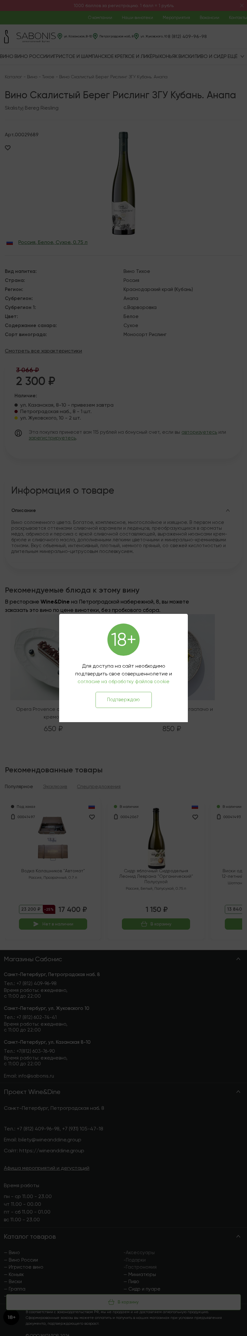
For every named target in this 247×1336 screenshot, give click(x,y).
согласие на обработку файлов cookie (123, 681)
